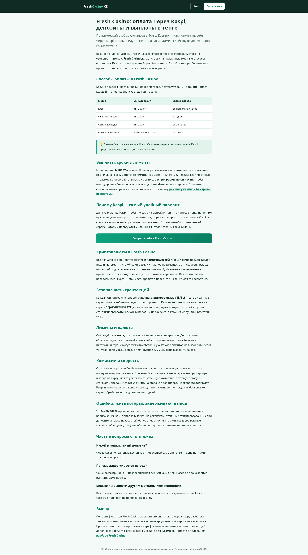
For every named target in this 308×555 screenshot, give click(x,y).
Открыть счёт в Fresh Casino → (154, 238)
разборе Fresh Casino (111, 535)
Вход (196, 6)
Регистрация (214, 6)
